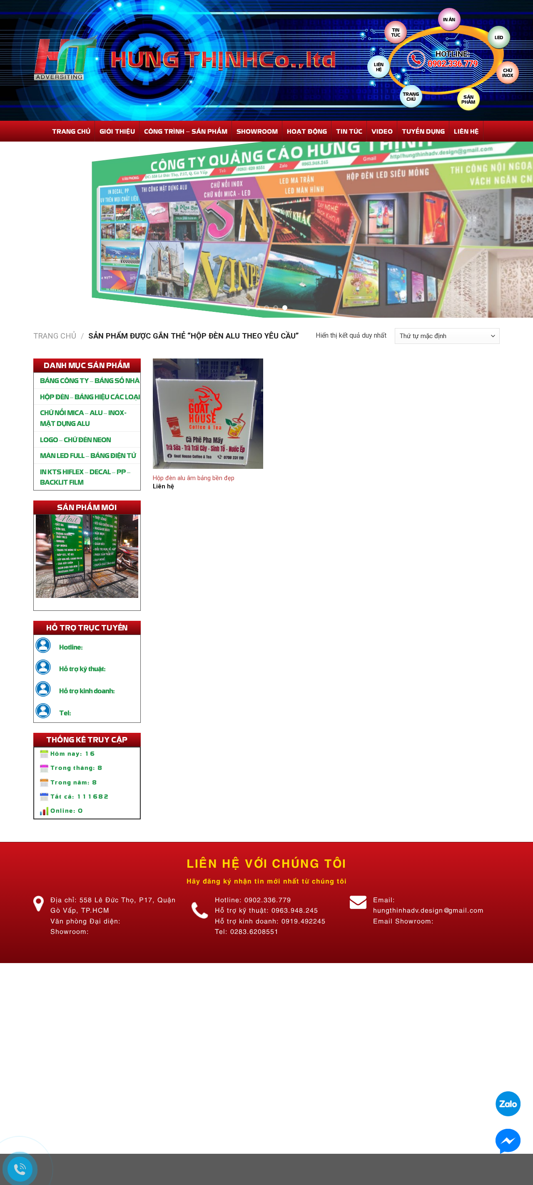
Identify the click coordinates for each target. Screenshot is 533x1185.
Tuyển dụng (423, 131)
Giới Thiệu (117, 131)
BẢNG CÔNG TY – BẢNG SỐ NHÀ (89, 380)
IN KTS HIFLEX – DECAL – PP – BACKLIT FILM (85, 476)
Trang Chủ (71, 131)
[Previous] (21, 229)
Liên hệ (466, 131)
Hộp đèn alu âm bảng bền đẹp (193, 478)
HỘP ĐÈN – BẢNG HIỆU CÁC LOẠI (90, 396)
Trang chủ (54, 335)
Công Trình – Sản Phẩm (185, 131)
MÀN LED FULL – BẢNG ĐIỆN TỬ (88, 455)
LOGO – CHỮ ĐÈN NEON (75, 439)
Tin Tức (349, 131)
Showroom (257, 131)
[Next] (511, 229)
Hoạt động (307, 131)
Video (382, 131)
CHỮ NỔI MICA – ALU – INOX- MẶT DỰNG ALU (83, 417)
